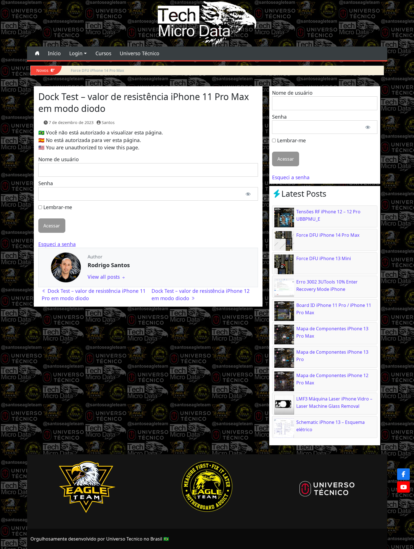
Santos (108, 122)
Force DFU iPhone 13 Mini (94, 70)
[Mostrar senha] (248, 194)
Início (54, 53)
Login (76, 53)
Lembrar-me (57, 207)
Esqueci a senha (57, 244)
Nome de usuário (58, 159)
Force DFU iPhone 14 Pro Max (327, 235)
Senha (45, 183)
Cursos (103, 53)
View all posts (104, 276)
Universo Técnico (139, 53)
